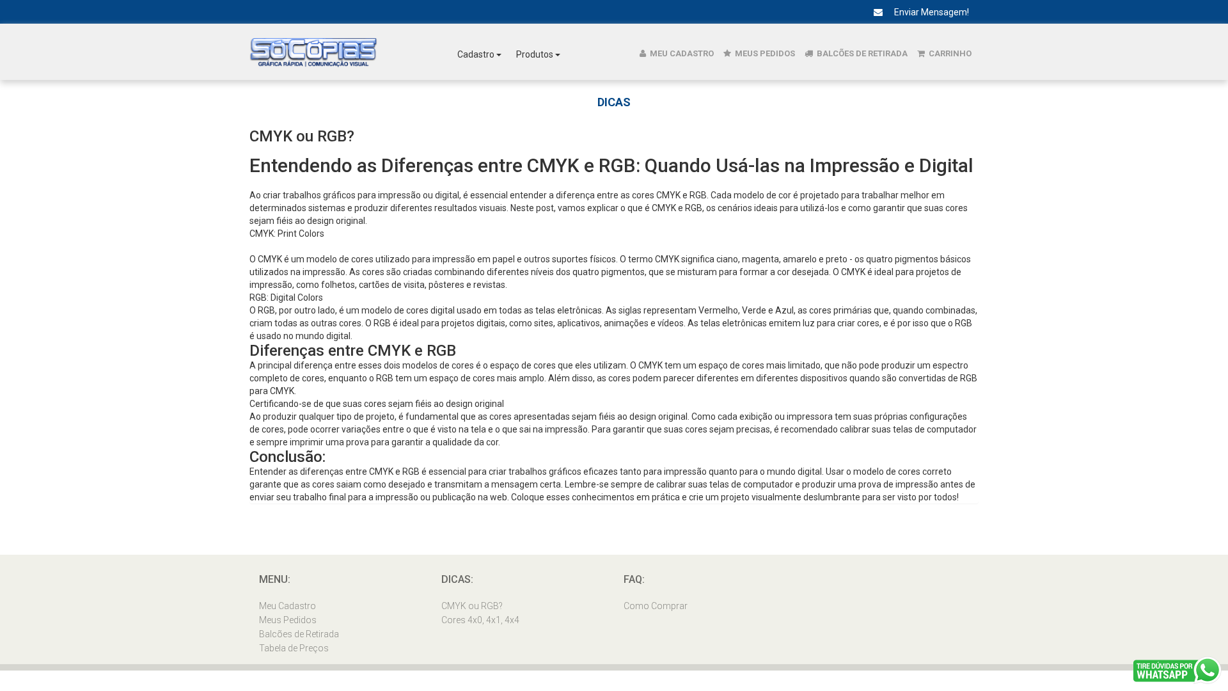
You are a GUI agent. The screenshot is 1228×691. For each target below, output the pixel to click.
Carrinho (949, 53)
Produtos (535, 54)
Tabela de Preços (294, 648)
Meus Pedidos (764, 53)
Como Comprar (656, 606)
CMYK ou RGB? (472, 606)
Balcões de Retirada (861, 53)
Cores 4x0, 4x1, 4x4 (480, 620)
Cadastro (476, 54)
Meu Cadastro (681, 53)
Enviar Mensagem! (930, 12)
